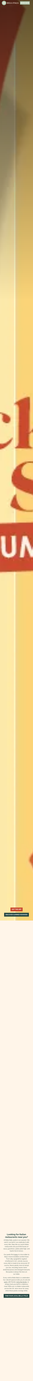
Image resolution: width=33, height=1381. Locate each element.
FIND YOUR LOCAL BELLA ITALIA (16, 1296)
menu (16, 1254)
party (6, 1282)
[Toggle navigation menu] (4, 3)
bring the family (21, 1282)
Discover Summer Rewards (16, 914)
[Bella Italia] (13, 2)
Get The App (16, 909)
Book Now (25, 3)
